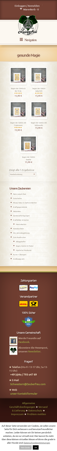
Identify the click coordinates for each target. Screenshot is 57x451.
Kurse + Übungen (19, 254)
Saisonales (17, 211)
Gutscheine (17, 198)
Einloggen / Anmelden (27, 5)
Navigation (30, 39)
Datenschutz (35, 410)
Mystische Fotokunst (23, 250)
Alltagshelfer (21, 241)
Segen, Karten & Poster (25, 246)
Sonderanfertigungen (21, 215)
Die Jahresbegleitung (21, 233)
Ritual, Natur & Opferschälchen (25, 203)
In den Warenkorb (18, 84)
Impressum (17, 414)
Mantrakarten (21, 224)
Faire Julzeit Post (19, 194)
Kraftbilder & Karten (21, 220)
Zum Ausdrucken (19, 237)
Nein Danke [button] (25, 447)
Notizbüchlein (18, 228)
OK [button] (35, 447)
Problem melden (36, 414)
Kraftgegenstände (20, 207)
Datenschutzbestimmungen (37, 442)
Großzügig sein (18, 259)
